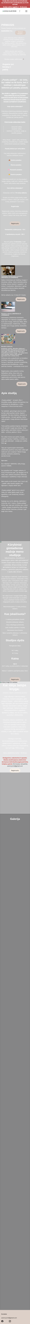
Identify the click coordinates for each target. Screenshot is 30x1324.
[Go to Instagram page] (10, 1321)
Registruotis (15, 223)
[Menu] (26, 11)
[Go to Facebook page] (3, 1321)
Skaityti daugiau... (20, 32)
